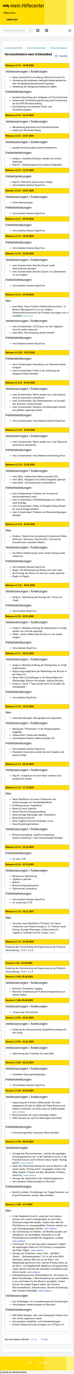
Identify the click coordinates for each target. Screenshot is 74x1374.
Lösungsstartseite (14, 48)
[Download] (30, 708)
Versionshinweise (59, 48)
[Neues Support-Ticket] (38, 30)
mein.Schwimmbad (36, 48)
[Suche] (30, 30)
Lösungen (42, 1362)
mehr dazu (28, 315)
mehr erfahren (18, 1112)
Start (29, 1362)
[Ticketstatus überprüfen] (47, 30)
